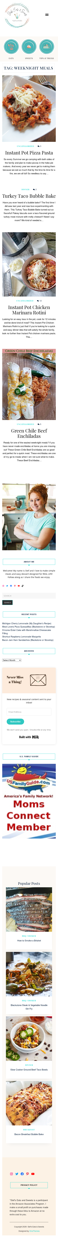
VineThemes (34, 1231)
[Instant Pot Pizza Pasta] (29, 108)
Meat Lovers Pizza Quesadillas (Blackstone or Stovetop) (28, 626)
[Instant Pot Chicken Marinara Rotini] (29, 264)
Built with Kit (29, 737)
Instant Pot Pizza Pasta (29, 152)
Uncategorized (25, 146)
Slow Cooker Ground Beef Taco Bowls (29, 1069)
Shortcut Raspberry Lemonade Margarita (21, 636)
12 (41, 300)
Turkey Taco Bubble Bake (29, 195)
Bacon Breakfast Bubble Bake (29, 1134)
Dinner (25, 189)
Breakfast (29, 1129)
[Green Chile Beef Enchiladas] (29, 384)
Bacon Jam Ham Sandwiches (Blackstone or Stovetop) (28, 639)
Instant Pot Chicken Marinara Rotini (29, 309)
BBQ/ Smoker (29, 936)
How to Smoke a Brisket (29, 940)
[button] (46, 15)
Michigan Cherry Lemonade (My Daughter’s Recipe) (26, 623)
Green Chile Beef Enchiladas (29, 433)
